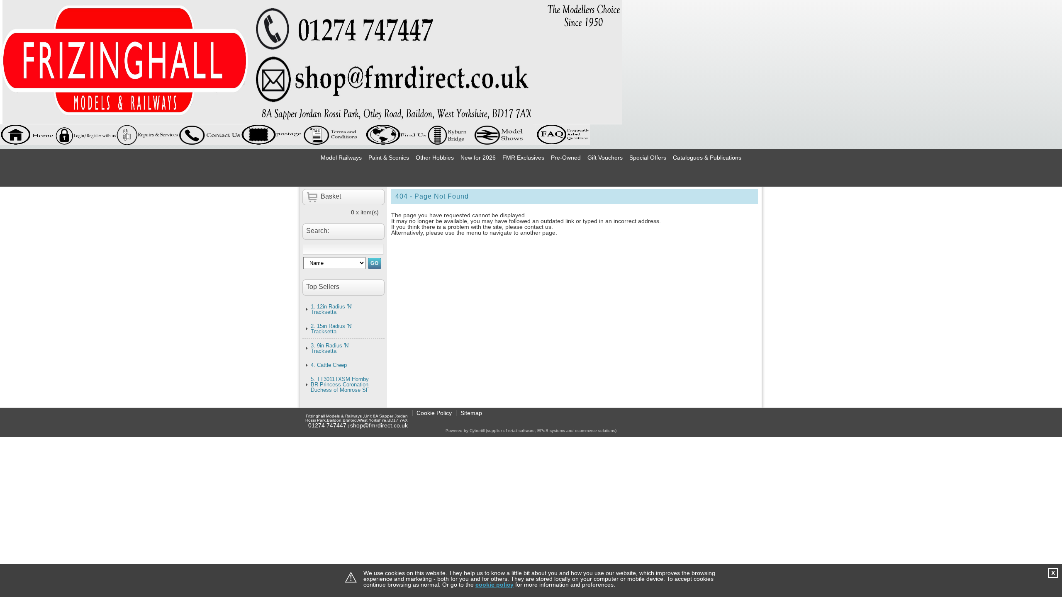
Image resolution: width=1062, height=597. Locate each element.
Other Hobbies (435, 157)
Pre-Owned (566, 157)
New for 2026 (478, 157)
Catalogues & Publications (707, 157)
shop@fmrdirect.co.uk (379, 425)
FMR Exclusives (523, 157)
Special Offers (647, 157)
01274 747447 (327, 425)
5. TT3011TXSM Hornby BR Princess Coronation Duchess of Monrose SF (340, 384)
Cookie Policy (434, 413)
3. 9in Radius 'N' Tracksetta (330, 348)
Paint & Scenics (388, 157)
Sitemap (471, 413)
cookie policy (494, 584)
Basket (331, 196)
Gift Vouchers (605, 157)
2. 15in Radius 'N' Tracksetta (331, 329)
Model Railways (341, 157)
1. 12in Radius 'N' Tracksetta (331, 309)
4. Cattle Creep (329, 365)
